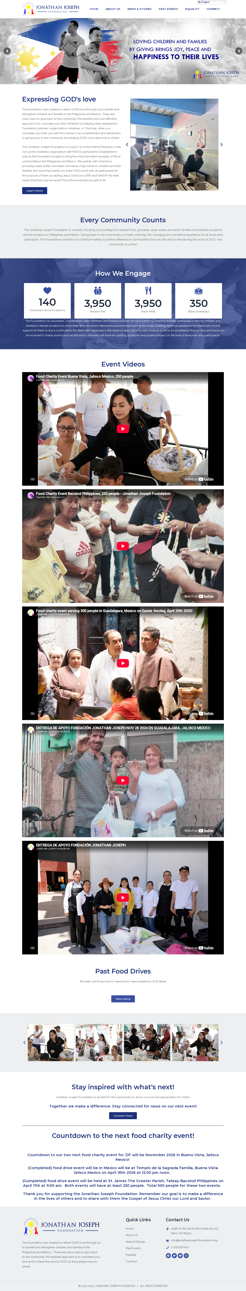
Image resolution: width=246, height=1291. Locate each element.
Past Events (168, 9)
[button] (127, 144)
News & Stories (140, 9)
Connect (213, 9)
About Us (113, 9)
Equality (192, 9)
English (205, 2)
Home (94, 9)
